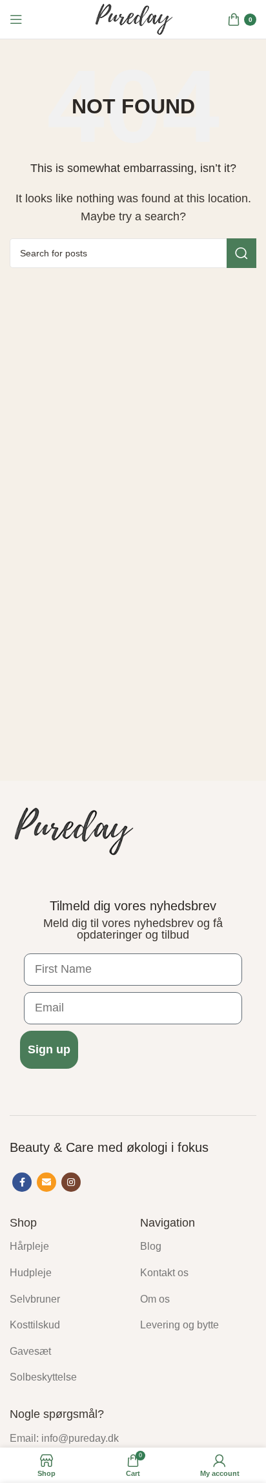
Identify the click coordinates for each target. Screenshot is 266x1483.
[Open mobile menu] (16, 19)
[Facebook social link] (22, 1182)
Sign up (49, 1049)
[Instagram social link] (71, 1182)
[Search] (241, 253)
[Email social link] (46, 1182)
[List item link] (65, 1246)
